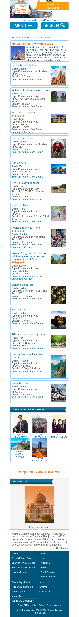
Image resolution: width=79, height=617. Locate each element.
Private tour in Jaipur (39, 527)
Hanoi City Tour (20, 382)
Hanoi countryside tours (25, 182)
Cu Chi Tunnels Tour (23, 138)
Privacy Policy (38, 605)
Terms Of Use (24, 605)
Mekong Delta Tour (23, 284)
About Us (44, 582)
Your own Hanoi (21, 205)
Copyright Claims (54, 605)
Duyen (22, 266)
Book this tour (19, 79)
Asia (43, 558)
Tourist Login (53, 8)
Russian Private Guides (23, 567)
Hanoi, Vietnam (59, 435)
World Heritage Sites (23, 112)
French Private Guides (23, 558)
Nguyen (23, 119)
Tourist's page (53, 4)
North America (48, 572)
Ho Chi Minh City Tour (24, 65)
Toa (21, 93)
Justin (22, 69)
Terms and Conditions (23, 601)
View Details (36, 79)
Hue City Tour (19, 309)
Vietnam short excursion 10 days (31, 90)
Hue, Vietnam (20, 435)
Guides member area (22, 587)
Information (17, 596)
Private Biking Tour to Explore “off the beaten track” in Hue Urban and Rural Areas (29, 256)
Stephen (23, 234)
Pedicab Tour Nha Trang (26, 227)
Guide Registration (21, 582)
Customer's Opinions (23, 132)
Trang (22, 209)
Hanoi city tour (20, 162)
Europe (44, 567)
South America (48, 576)
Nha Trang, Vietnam (20, 454)
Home (15, 553)
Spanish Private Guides (23, 563)
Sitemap (43, 587)
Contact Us (44, 591)
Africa (44, 553)
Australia (45, 563)
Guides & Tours (19, 572)
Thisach (23, 361)
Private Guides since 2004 (32, 9)
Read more (62, 548)
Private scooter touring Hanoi (28, 334)
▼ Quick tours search (39, 472)
